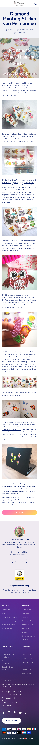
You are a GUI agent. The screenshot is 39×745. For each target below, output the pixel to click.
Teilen (21, 512)
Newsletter (25, 613)
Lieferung (25, 617)
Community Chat (27, 658)
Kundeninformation (8, 625)
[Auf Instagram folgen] (9, 712)
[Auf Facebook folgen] (3, 712)
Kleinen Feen (6, 182)
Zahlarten (25, 640)
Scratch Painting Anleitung (7, 668)
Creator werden (27, 666)
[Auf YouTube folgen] (20, 712)
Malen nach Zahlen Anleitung (8, 662)
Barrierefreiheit (7, 628)
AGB (3, 613)
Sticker (15, 134)
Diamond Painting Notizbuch (11, 88)
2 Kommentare (21, 32)
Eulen (16, 182)
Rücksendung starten (29, 636)
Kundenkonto (26, 610)
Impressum (6, 610)
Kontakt (4, 651)
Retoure (24, 632)
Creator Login (26, 670)
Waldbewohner (29, 182)
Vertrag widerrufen (11, 721)
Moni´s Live (25, 651)
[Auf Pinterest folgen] (14, 712)
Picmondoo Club (27, 625)
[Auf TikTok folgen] (25, 712)
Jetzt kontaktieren (19, 561)
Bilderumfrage (26, 673)
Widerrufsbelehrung (9, 621)
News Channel (27, 655)
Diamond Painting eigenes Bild (19, 502)
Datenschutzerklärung (9, 617)
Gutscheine (25, 628)
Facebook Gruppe (27, 662)
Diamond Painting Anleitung (8, 656)
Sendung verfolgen (28, 621)
